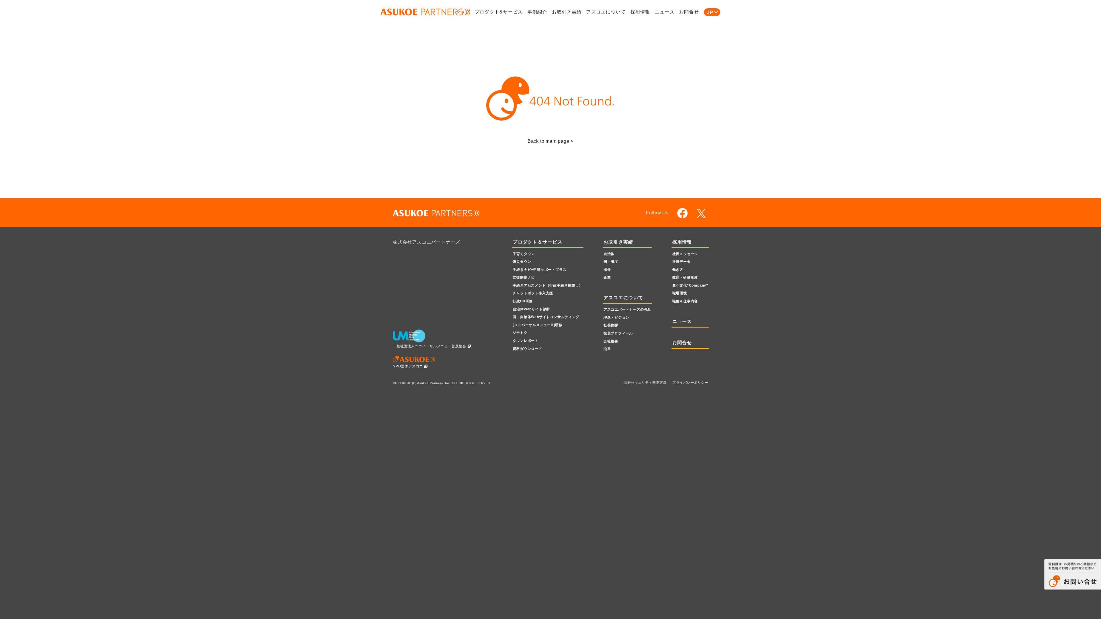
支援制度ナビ (524, 277)
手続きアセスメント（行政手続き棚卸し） (547, 285)
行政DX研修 (523, 301)
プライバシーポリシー (690, 383)
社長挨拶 (611, 325)
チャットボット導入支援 (533, 293)
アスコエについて (606, 11)
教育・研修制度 (685, 277)
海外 (607, 270)
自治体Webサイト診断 (531, 309)
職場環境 (679, 293)
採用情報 (640, 11)
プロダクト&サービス (499, 11)
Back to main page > (550, 141)
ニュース (665, 11)
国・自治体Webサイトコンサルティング (546, 317)
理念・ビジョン (616, 318)
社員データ (681, 262)
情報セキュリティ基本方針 (645, 383)
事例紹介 (537, 11)
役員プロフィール (618, 333)
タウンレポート (525, 341)
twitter (702, 213)
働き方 (677, 270)
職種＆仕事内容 (685, 301)
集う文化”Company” (690, 285)
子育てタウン (524, 254)
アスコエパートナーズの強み (627, 309)
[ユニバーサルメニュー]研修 (537, 325)
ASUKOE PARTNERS (425, 12)
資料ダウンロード (527, 349)
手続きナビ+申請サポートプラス (539, 270)
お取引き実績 (567, 11)
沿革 (607, 349)
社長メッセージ (685, 254)
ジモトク (520, 333)
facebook (682, 213)
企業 (607, 277)
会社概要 (611, 341)
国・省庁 (611, 262)
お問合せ (689, 11)
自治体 (609, 254)
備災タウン (522, 262)
